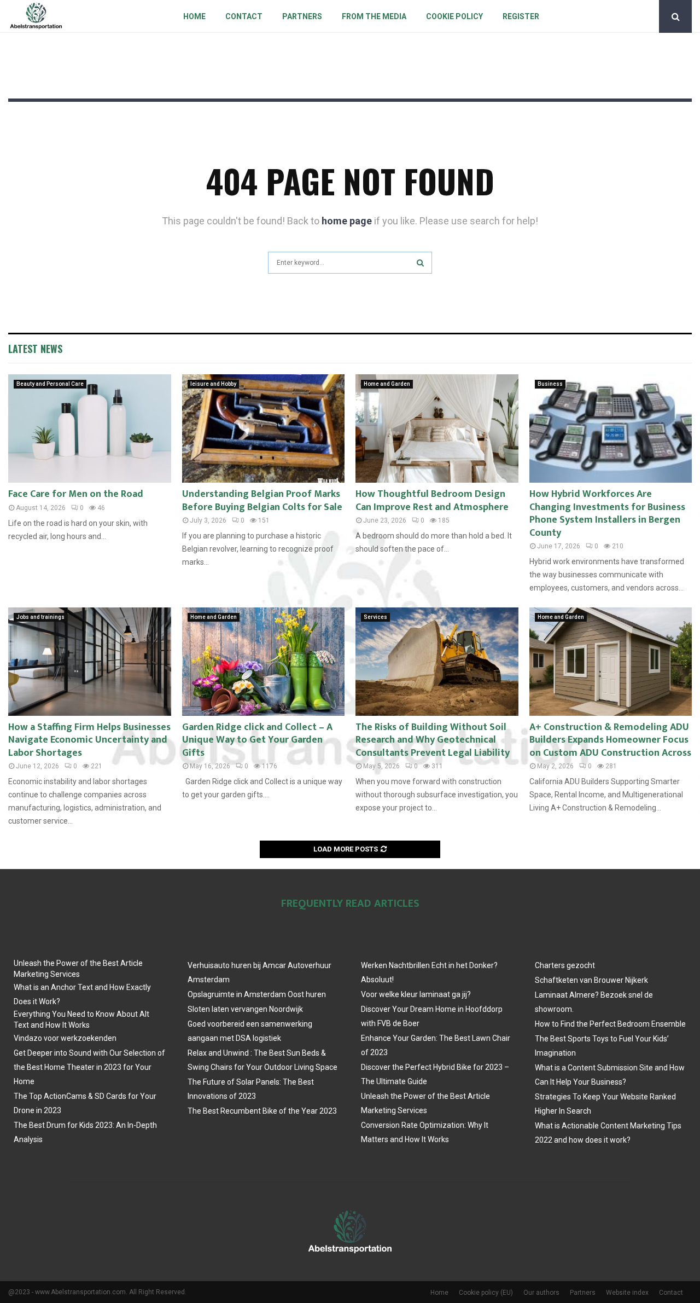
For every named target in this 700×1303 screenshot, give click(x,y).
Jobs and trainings (40, 617)
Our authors (541, 1292)
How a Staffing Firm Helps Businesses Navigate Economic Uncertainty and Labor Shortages (89, 740)
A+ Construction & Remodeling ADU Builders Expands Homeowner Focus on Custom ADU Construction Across (610, 740)
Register (521, 16)
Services (375, 617)
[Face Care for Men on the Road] (89, 428)
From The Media (374, 16)
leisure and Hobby (213, 384)
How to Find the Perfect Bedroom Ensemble (610, 1024)
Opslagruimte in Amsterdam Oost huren (257, 994)
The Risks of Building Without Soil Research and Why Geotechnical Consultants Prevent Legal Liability (432, 740)
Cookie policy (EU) (486, 1292)
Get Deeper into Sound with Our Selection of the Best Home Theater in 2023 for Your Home (89, 1067)
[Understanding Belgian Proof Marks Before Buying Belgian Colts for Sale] (263, 428)
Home (194, 16)
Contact (243, 16)
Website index (627, 1292)
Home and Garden (387, 384)
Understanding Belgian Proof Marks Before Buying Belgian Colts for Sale (262, 500)
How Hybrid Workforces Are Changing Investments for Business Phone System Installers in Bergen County (607, 513)
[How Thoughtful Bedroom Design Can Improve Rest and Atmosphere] (436, 428)
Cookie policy (454, 16)
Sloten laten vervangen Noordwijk (245, 1009)
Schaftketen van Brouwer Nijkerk (591, 980)
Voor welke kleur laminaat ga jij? (416, 994)
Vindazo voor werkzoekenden (65, 1038)
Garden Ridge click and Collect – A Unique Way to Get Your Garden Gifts (257, 740)
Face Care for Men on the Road (75, 494)
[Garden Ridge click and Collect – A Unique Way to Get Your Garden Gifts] (263, 661)
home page (347, 221)
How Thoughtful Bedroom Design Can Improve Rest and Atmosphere (432, 500)
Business (550, 384)
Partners (302, 16)
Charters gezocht (565, 965)
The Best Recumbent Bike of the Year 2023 (262, 1111)
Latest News (35, 348)
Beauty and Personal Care (50, 384)
